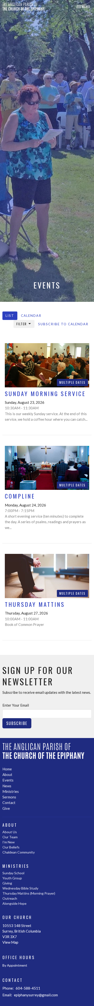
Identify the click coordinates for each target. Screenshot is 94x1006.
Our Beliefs (11, 847)
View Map (10, 942)
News (6, 786)
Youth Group (12, 878)
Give (6, 808)
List (10, 316)
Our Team (10, 837)
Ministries (10, 791)
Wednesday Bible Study (20, 888)
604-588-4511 (28, 988)
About (7, 774)
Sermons (9, 797)
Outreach (9, 898)
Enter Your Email (15, 705)
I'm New (8, 842)
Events (7, 780)
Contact (8, 802)
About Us (9, 832)
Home (7, 769)
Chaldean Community (18, 852)
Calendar (31, 316)
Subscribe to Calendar (63, 324)
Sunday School (13, 873)
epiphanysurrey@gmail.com (36, 995)
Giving (7, 883)
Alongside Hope (14, 903)
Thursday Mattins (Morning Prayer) (28, 893)
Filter (21, 323)
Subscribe (16, 723)
